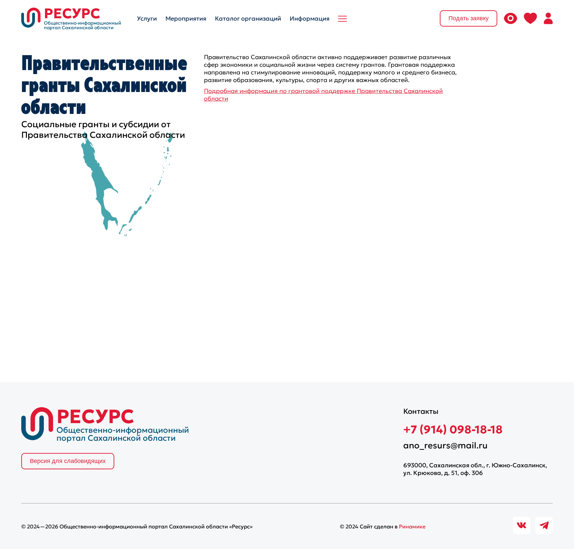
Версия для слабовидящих (68, 461)
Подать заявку (468, 18)
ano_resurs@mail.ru (445, 445)
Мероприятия (185, 18)
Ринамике (412, 526)
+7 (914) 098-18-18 (453, 429)
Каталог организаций (248, 18)
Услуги (147, 18)
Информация (310, 18)
